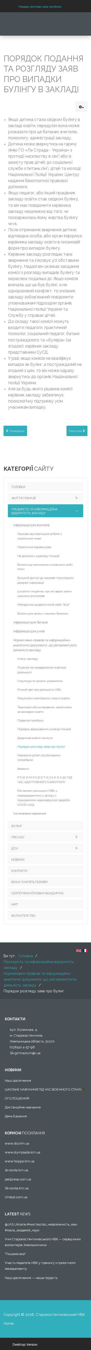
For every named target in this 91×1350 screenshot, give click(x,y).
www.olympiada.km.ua (22, 1152)
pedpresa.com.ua (18, 1179)
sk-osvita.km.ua (16, 1170)
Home (9, 1323)
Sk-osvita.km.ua (17, 1188)
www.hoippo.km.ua (19, 1161)
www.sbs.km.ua (17, 1143)
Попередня (16, 431)
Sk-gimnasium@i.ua (25, 1053)
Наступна (76, 431)
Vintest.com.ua (16, 1197)
